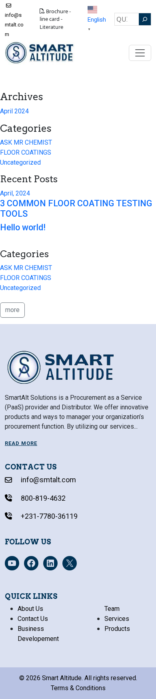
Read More (21, 443)
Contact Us (33, 618)
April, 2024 (15, 193)
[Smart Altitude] (40, 52)
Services (116, 618)
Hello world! (23, 227)
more (12, 310)
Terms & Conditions (78, 688)
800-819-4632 (42, 498)
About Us (30, 608)
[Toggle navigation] (140, 53)
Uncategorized (20, 162)
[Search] (145, 19)
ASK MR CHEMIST (26, 142)
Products (117, 629)
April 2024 (14, 111)
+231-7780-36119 (48, 516)
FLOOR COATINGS (25, 152)
